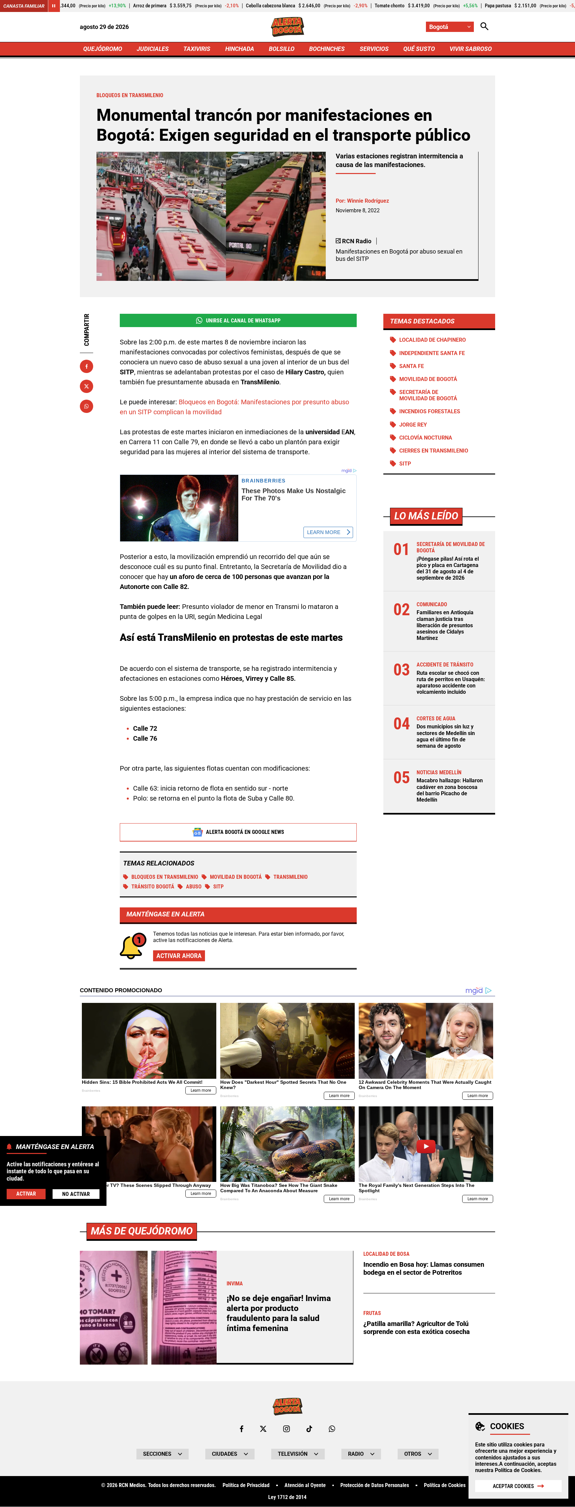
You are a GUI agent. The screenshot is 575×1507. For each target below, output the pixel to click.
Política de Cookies (517, 1470)
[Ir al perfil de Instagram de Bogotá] (286, 1428)
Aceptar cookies (513, 1486)
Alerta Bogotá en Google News (245, 832)
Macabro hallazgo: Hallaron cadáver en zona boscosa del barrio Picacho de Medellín (450, 790)
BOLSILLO (281, 48)
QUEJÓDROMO (102, 48)
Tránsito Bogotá (152, 886)
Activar (26, 1193)
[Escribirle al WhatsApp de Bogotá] (332, 1428)
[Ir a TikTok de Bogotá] (309, 1428)
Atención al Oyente (305, 1485)
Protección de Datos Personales (374, 1485)
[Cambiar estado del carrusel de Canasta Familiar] (54, 6)
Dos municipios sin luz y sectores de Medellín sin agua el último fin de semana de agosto (446, 736)
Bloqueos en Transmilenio (164, 877)
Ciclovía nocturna (425, 438)
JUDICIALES (153, 48)
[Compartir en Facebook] (86, 366)
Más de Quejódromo (142, 1231)
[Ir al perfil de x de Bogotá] (263, 1428)
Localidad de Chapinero (432, 340)
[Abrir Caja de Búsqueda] (484, 27)
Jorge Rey (413, 425)
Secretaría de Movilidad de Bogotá (428, 395)
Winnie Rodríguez (368, 201)
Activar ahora (179, 956)
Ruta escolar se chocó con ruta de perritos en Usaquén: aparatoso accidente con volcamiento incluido (451, 682)
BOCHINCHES (327, 48)
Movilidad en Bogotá (236, 877)
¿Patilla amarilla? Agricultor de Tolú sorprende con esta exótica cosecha (416, 1328)
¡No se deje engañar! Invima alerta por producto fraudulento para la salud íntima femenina (279, 1313)
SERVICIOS (374, 48)
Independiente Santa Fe (432, 353)
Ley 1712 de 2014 (287, 1497)
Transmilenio (291, 877)
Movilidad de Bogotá (428, 379)
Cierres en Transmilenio (433, 451)
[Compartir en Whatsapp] (86, 406)
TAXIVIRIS (196, 48)
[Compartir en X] (86, 386)
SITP (218, 886)
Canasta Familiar (24, 6)
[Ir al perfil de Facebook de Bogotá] (241, 1428)
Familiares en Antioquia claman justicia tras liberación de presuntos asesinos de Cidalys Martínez (445, 625)
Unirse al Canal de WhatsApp (243, 320)
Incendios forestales (429, 411)
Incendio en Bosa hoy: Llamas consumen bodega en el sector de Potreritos (423, 1268)
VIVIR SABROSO (471, 48)
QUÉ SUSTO (419, 48)
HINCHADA (239, 48)
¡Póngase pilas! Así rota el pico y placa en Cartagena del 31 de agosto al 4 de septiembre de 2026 (448, 568)
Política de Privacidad (246, 1485)
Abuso (194, 886)
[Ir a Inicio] (287, 27)
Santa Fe (411, 366)
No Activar (76, 1194)
